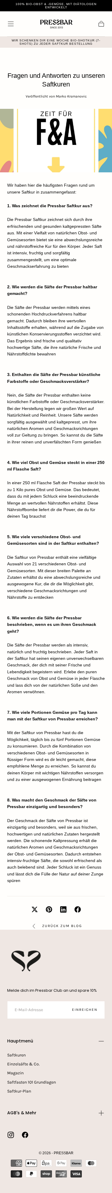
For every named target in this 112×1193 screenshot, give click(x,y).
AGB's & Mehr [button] (21, 1113)
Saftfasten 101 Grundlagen (31, 1082)
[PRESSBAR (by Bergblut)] (26, 961)
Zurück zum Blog (62, 926)
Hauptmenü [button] (20, 1041)
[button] (10, 23)
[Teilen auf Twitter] (34, 909)
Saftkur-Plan (19, 1091)
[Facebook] (25, 1134)
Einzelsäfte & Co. (23, 1064)
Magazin (15, 1073)
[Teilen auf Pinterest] (49, 909)
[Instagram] (10, 1134)
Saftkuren (16, 1055)
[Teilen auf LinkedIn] (63, 909)
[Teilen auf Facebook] (77, 909)
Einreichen (84, 1010)
